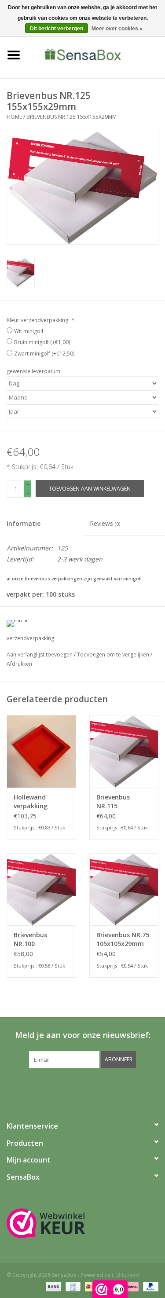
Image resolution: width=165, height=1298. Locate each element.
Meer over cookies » (117, 29)
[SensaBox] (96, 54)
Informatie (23, 523)
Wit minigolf (29, 331)
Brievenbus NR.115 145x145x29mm (120, 801)
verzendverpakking (30, 638)
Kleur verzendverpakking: (40, 320)
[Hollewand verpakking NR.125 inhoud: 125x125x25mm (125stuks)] (41, 751)
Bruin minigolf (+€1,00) (42, 342)
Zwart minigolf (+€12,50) (44, 353)
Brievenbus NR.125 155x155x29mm (71, 117)
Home (14, 117)
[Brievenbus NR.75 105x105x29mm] (124, 889)
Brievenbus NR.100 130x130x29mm (37, 939)
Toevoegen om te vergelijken (113, 654)
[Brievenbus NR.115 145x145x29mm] (124, 751)
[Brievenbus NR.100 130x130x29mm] (41, 889)
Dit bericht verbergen (56, 29)
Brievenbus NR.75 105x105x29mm (122, 939)
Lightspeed (125, 1275)
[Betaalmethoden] (52, 1286)
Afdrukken (19, 663)
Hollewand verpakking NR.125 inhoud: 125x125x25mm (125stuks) (37, 801)
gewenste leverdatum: (34, 371)
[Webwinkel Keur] (82, 1223)
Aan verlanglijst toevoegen (40, 654)
